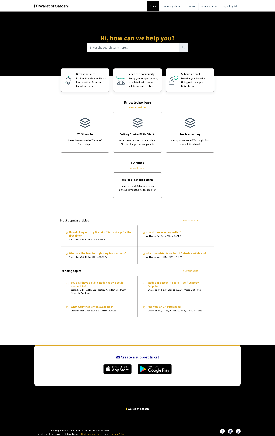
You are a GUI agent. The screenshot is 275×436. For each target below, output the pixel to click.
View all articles (137, 107)
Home (153, 6)
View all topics (137, 168)
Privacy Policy (117, 434)
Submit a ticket (208, 6)
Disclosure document (91, 434)
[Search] (183, 47)
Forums (191, 6)
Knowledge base (171, 6)
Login (225, 6)
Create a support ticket (139, 357)
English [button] (233, 6)
